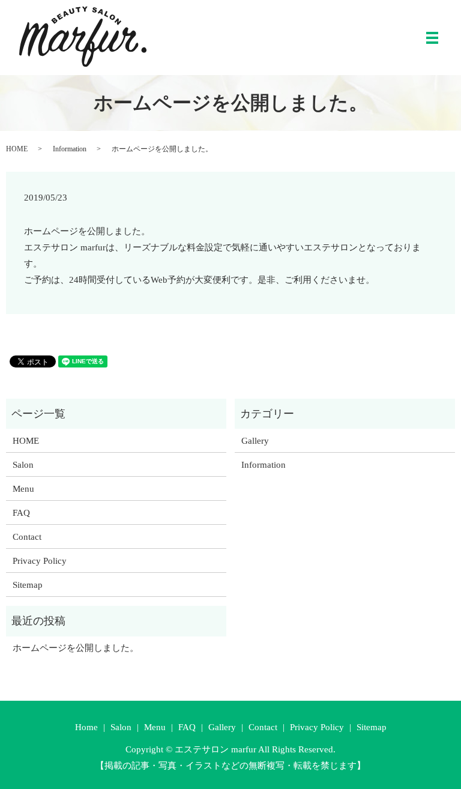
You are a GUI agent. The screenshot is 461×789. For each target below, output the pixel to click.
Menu (23, 489)
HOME (17, 149)
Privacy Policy (40, 561)
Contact (27, 537)
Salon (23, 465)
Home (86, 727)
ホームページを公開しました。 (76, 648)
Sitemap (28, 585)
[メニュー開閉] (432, 38)
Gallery (255, 441)
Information (69, 149)
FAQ (21, 513)
